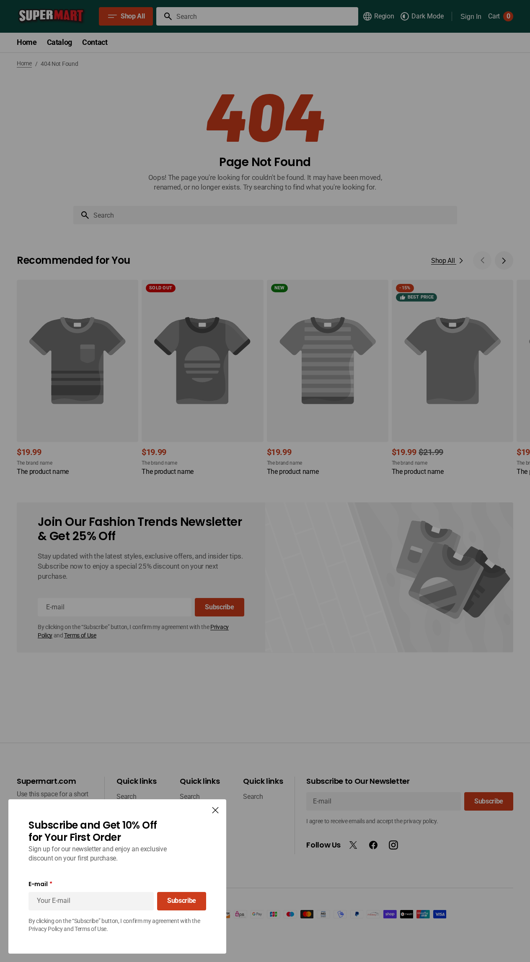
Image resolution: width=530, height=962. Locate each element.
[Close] (215, 810)
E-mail (37, 884)
